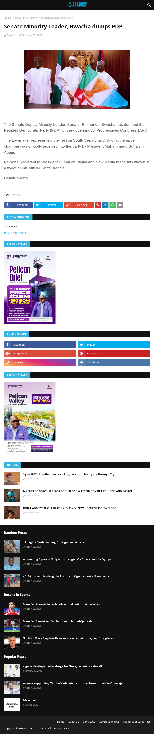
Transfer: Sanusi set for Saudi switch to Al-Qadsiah (57, 621)
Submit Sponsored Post (136, 721)
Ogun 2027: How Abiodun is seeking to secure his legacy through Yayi (69, 474)
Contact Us (89, 721)
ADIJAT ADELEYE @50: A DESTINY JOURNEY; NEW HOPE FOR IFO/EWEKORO (69, 508)
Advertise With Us (109, 721)
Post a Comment (15, 233)
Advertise (28, 700)
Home (7, 17)
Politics (17, 17)
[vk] (114, 362)
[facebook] (40, 344)
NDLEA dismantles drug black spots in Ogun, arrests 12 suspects (65, 576)
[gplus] (40, 353)
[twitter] (114, 344)
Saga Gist (12, 35)
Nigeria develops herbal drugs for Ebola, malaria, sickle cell (62, 666)
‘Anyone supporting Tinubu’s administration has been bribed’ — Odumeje (72, 683)
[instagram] (40, 362)
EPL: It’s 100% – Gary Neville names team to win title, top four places (68, 638)
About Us (73, 721)
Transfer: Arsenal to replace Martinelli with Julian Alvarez (61, 604)
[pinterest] (114, 353)
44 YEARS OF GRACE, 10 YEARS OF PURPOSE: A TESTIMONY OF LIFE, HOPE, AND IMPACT (77, 491)
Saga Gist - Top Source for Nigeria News (46, 728)
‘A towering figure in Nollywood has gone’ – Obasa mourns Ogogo (66, 559)
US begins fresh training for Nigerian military (53, 542)
